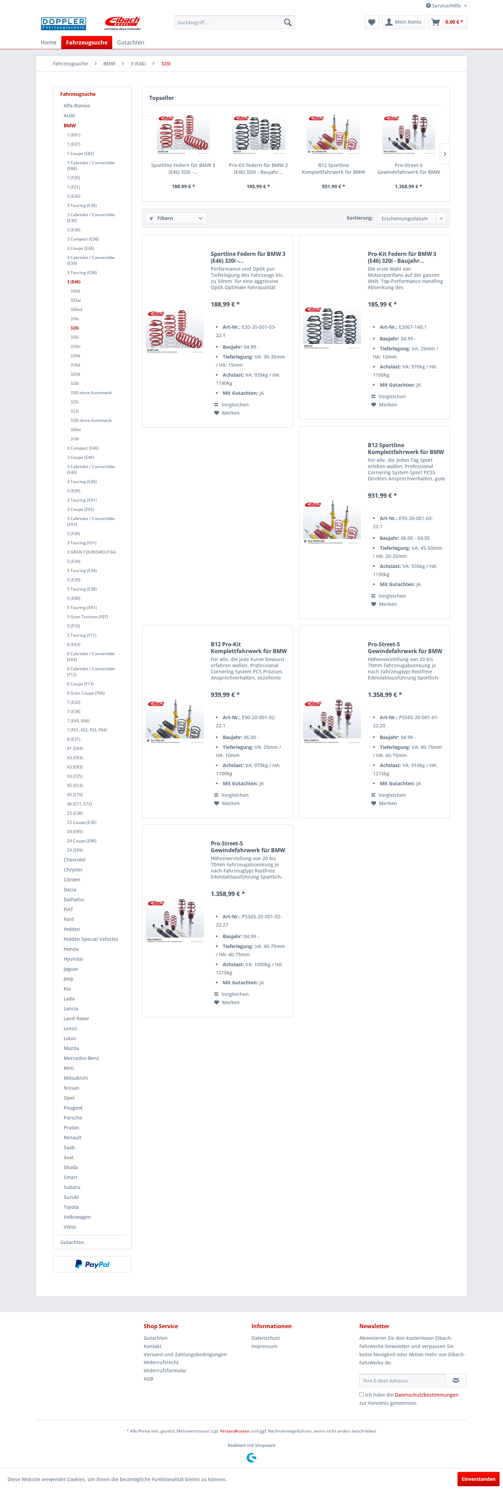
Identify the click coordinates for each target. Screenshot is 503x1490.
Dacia (70, 889)
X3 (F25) (74, 776)
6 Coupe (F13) (80, 684)
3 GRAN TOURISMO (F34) (91, 552)
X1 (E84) (75, 748)
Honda (71, 949)
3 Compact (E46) (83, 448)
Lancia (71, 1008)
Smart (70, 1177)
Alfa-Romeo (77, 105)
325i (74, 402)
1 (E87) (73, 144)
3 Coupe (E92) (80, 509)
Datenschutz (266, 1338)
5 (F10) (73, 626)
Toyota (71, 1207)
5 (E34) (73, 561)
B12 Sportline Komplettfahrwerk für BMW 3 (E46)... (333, 169)
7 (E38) (73, 711)
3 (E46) (73, 282)
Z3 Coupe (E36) (81, 822)
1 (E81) (73, 135)
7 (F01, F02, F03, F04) (87, 730)
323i (74, 411)
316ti (75, 346)
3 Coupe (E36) (80, 248)
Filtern (164, 218)
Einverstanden (478, 1479)
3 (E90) (73, 491)
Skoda (71, 1167)
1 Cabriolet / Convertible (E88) (91, 165)
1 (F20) (73, 178)
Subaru (72, 1187)
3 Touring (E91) (82, 500)
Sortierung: (360, 218)
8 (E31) (73, 739)
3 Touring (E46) (82, 481)
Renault (72, 1137)
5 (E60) (73, 598)
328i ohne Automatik (91, 420)
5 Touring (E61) (82, 607)
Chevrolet (75, 859)
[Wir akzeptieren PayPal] (92, 1264)
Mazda (71, 1048)
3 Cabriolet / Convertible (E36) (91, 260)
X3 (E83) (75, 758)
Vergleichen (234, 404)
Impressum (265, 1346)
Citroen (72, 879)
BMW (70, 125)
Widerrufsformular (165, 1370)
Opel (69, 1097)
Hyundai (73, 959)
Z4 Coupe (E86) (81, 841)
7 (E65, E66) (78, 721)
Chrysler (73, 869)
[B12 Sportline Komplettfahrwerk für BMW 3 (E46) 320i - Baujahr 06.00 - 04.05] (333, 134)
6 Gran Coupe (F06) (86, 693)
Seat (69, 1157)
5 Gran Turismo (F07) (87, 617)
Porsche (73, 1117)
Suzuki (71, 1197)
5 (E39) (73, 580)
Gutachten (72, 1242)
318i (74, 439)
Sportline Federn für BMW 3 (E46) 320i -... (183, 168)
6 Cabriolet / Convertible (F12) (91, 671)
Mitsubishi (76, 1078)
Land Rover (76, 1018)
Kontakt (153, 1346)
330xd (76, 309)
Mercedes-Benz (81, 1058)
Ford (69, 919)
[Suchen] (288, 22)
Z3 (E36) (75, 813)
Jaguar (71, 969)
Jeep (69, 978)
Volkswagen (77, 1217)
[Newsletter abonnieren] (456, 1380)
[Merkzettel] (371, 22)
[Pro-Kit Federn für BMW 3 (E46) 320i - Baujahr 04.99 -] (258, 134)
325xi (75, 300)
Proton (71, 1127)
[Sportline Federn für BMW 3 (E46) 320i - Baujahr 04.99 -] (183, 134)
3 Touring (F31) (81, 543)
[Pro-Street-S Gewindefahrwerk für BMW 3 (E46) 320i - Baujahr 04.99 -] (408, 134)
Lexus (70, 1028)
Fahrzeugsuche (77, 94)
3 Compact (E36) (83, 239)
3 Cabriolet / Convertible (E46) (91, 469)
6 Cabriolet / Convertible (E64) (91, 656)
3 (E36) (73, 230)
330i (74, 337)
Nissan (71, 1088)
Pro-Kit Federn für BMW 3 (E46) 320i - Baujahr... (258, 168)
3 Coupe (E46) (80, 457)
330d (75, 291)
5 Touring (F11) (81, 635)
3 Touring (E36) (82, 272)
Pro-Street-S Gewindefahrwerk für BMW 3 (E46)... (408, 169)
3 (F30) (73, 533)
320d (75, 356)
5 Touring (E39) (82, 589)
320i (74, 328)
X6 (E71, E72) (79, 804)
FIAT (68, 909)
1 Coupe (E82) (80, 153)
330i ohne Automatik (91, 393)
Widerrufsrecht (161, 1362)
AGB (148, 1378)
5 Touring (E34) (82, 570)
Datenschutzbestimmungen (427, 1394)
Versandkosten (235, 1431)
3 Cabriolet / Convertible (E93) (91, 521)
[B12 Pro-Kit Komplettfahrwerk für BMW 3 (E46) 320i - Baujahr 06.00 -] (175, 721)
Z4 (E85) (75, 831)
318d (75, 365)
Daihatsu (74, 899)
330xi (75, 429)
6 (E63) (73, 644)
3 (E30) (73, 196)
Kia (67, 988)
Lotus (70, 1038)
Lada (69, 998)
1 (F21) (73, 187)
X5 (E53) (75, 785)
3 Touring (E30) (82, 205)
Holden (72, 929)
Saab (69, 1147)
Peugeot (73, 1107)
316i (74, 319)
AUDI (69, 115)
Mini (69, 1068)
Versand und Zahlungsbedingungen (185, 1354)
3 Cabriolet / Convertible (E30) (91, 217)
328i (74, 383)
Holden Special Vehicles (91, 939)
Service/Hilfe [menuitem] (446, 5)
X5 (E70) (75, 795)
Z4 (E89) (75, 850)
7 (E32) (73, 702)
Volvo (70, 1226)
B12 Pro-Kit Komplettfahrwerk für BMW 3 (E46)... (249, 648)
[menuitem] (234, 22)
